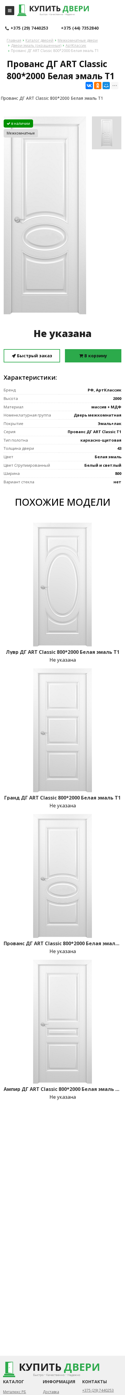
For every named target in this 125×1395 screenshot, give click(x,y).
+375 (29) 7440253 (29, 28)
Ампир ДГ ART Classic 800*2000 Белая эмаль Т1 (62, 1089)
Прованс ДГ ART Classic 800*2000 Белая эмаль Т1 (62, 943)
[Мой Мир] (106, 85)
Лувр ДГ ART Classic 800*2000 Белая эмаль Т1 (63, 652)
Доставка (51, 1391)
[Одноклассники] (97, 85)
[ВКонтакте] (89, 85)
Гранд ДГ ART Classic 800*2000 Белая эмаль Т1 (62, 797)
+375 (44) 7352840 (80, 28)
